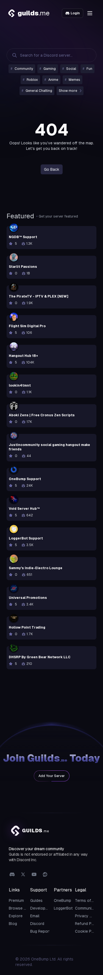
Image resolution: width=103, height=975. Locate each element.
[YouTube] (34, 874)
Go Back (51, 169)
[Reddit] (45, 874)
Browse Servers (23, 908)
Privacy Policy (88, 916)
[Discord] (12, 874)
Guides (36, 900)
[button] (89, 13)
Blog (13, 923)
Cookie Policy (87, 931)
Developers (40, 908)
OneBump (62, 900)
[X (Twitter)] (23, 874)
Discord (37, 923)
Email (35, 916)
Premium (16, 900)
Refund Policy (87, 923)
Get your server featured (58, 216)
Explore (16, 916)
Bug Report (40, 931)
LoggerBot (63, 908)
